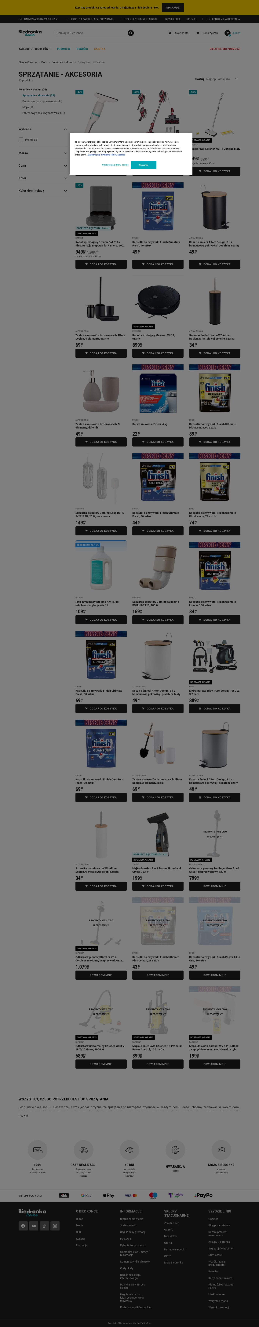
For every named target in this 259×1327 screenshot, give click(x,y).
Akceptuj (143, 165)
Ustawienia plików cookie (115, 164)
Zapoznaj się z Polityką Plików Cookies (106, 154)
